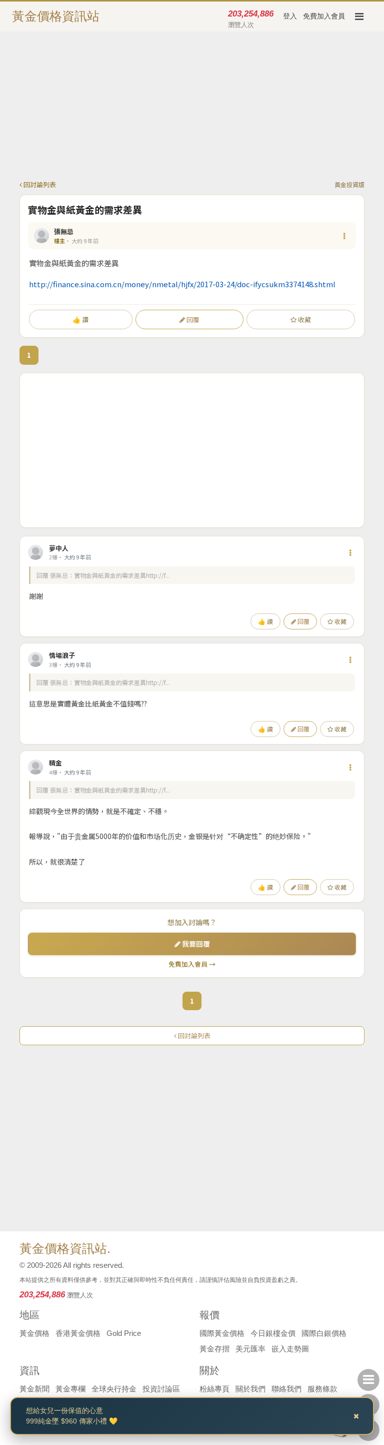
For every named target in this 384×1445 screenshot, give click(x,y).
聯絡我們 (287, 1388)
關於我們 (251, 1388)
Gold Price (123, 1333)
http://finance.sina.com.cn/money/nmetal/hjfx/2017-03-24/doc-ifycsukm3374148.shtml (182, 284)
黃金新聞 (35, 1388)
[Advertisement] (192, 110)
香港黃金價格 (78, 1333)
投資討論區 (161, 1388)
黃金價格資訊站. (65, 1248)
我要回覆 (195, 944)
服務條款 (323, 1388)
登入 (290, 16)
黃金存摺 (215, 1348)
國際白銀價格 (324, 1333)
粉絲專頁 (215, 1388)
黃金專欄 (71, 1388)
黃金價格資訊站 (56, 16)
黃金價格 (35, 1333)
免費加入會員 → (192, 964)
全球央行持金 (114, 1388)
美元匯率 (251, 1348)
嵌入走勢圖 (290, 1348)
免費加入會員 (324, 16)
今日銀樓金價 (273, 1333)
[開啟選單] (358, 17)
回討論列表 (39, 184)
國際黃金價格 (222, 1333)
